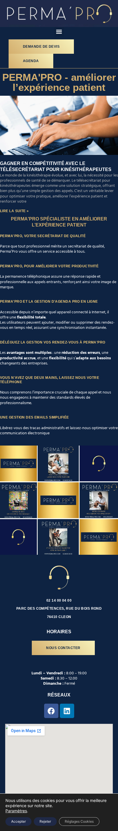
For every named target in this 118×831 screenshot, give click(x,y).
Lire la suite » (14, 211)
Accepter (18, 821)
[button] (59, 32)
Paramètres (16, 810)
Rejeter (45, 821)
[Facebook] (51, 711)
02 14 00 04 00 (59, 600)
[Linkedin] (67, 711)
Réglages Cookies (79, 821)
